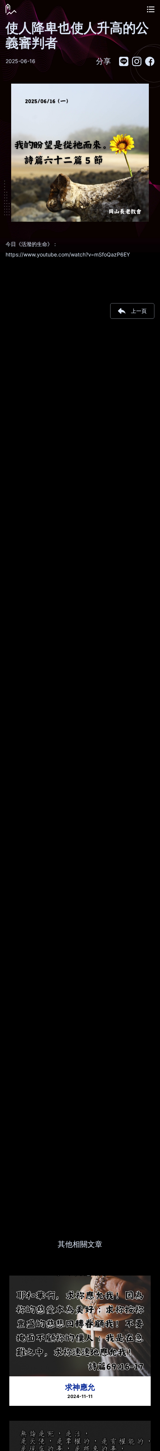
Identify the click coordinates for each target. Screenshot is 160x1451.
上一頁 (139, 311)
